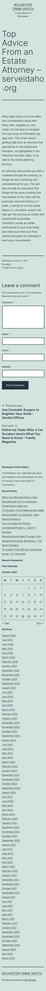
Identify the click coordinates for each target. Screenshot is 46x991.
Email (5, 350)
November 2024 (11, 727)
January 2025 (9, 718)
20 (17, 609)
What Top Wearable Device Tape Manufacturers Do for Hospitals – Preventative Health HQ (20, 501)
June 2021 (7, 906)
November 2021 (10, 884)
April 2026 (7, 653)
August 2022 (9, 844)
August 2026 (9, 635)
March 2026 (8, 657)
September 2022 (11, 840)
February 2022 (10, 871)
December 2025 (10, 670)
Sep (7, 623)
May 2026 (7, 648)
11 (5, 602)
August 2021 (8, 897)
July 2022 (7, 849)
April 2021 (7, 914)
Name (6, 334)
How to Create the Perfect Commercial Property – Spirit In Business (19, 527)
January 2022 (9, 875)
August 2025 (9, 687)
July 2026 (7, 640)
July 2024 (7, 744)
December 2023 (10, 775)
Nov (39, 623)
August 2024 (9, 740)
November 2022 (11, 831)
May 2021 (7, 910)
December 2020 (10, 932)
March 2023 (8, 814)
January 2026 (9, 666)
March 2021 (8, 919)
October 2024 (9, 731)
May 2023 (7, 805)
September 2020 (11, 945)
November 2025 (11, 674)
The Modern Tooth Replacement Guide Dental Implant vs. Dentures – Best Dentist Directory (23, 514)
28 (22, 616)
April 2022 (7, 862)
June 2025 (7, 696)
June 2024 (8, 749)
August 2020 (9, 949)
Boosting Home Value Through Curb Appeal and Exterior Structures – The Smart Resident (22, 540)
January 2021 (9, 927)
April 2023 (7, 810)
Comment (8, 302)
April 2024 (7, 757)
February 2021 (9, 923)
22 (28, 609)
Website (6, 366)
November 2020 (11, 936)
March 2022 (8, 866)
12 (11, 602)
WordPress (30, 980)
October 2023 (9, 783)
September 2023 (11, 788)
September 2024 (11, 735)
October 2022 (9, 836)
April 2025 (7, 705)
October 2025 (9, 679)
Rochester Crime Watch (22, 973)
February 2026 (10, 661)
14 (23, 602)
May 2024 (7, 753)
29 (28, 616)
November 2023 (11, 779)
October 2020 (9, 940)
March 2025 (8, 709)
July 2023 (7, 797)
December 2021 (10, 879)
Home (20, 267)
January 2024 (9, 770)
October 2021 (9, 888)
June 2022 (7, 853)
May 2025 (7, 701)
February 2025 (10, 714)
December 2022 (10, 827)
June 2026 (7, 644)
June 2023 (7, 801)
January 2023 (9, 823)
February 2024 (10, 766)
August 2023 (9, 792)
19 (11, 609)
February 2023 (10, 818)
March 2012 (8, 958)
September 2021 (11, 892)
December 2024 (10, 722)
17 (41, 602)
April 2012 (7, 953)
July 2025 (7, 692)
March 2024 (8, 762)
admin (8, 264)
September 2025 (11, 683)
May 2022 (7, 858)
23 (34, 609)
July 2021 (7, 901)
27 (17, 616)
